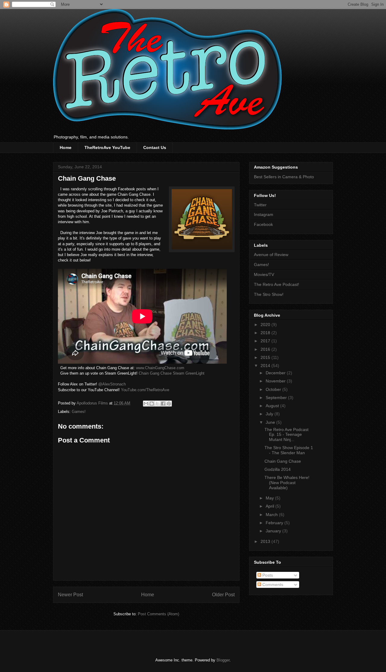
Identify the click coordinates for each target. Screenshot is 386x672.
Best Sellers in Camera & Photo (284, 176)
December (276, 372)
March (272, 514)
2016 (266, 349)
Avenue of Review (271, 254)
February (275, 522)
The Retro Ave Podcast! (276, 284)
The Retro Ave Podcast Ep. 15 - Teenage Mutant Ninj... (286, 434)
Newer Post (70, 594)
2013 (266, 541)
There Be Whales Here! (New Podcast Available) (286, 482)
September (277, 397)
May (270, 498)
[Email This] (146, 404)
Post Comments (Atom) (158, 614)
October (274, 389)
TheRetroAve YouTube (107, 147)
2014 (266, 365)
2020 (266, 324)
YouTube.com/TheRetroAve (145, 390)
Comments (272, 584)
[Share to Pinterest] (169, 404)
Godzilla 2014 (277, 469)
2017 (266, 340)
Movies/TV (264, 274)
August (273, 405)
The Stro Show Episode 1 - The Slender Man (288, 450)
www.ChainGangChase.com (160, 368)
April (270, 506)
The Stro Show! (268, 294)
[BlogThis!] (152, 404)
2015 (266, 357)
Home (65, 147)
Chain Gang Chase (282, 461)
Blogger (223, 660)
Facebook (263, 224)
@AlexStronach (112, 384)
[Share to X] (157, 404)
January (274, 530)
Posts (267, 575)
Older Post (223, 594)
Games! (79, 411)
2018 (266, 332)
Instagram (263, 214)
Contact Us (154, 147)
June (271, 422)
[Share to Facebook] (163, 404)
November (276, 381)
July (270, 413)
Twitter (260, 204)
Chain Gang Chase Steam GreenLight (171, 373)
